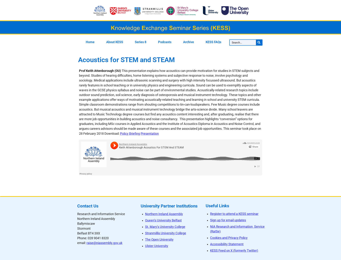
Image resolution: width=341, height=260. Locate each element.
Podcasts (164, 42)
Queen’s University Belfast (163, 220)
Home (90, 42)
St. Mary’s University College (165, 227)
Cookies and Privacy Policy (229, 238)
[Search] (259, 42)
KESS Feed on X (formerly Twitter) (234, 250)
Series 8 (140, 42)
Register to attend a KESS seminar (234, 214)
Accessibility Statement (226, 244)
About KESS (114, 42)
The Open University (159, 239)
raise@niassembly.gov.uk (104, 243)
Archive (188, 42)
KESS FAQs (213, 42)
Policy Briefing (130, 133)
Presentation (150, 133)
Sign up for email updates (228, 220)
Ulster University (156, 246)
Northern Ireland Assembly (164, 214)
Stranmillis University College (165, 233)
